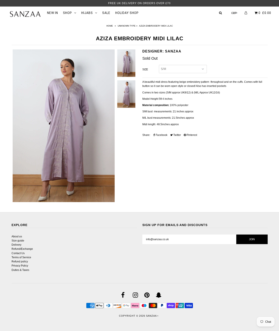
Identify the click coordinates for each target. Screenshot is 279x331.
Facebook (161, 135)
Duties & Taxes (20, 270)
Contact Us (18, 253)
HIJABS (87, 13)
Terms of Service (21, 257)
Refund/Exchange (22, 248)
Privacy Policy (20, 265)
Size (145, 69)
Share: (146, 135)
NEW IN (52, 13)
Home (109, 26)
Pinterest (191, 135)
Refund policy (20, 261)
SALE (106, 13)
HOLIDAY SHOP (127, 13)
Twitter (177, 135)
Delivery (16, 244)
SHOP (67, 13)
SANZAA (151, 315)
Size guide (18, 240)
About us (17, 236)
